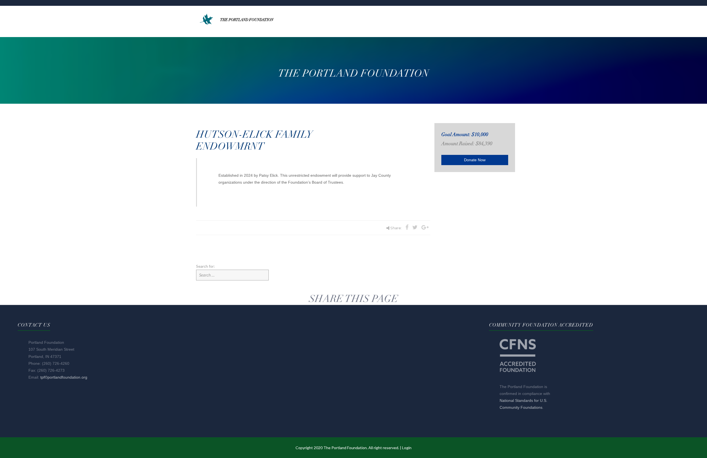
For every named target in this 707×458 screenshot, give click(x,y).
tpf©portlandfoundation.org (63, 377)
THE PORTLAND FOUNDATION (246, 20)
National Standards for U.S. (523, 400)
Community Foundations (521, 407)
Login (406, 447)
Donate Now (475, 160)
